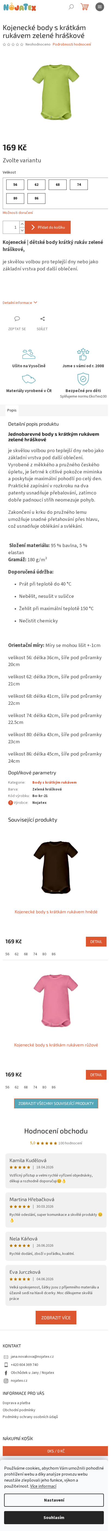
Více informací (43, 1486)
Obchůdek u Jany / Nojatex (32, 1372)
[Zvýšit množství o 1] (22, 224)
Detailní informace (17, 303)
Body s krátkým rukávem (54, 782)
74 (35, 954)
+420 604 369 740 (24, 1365)
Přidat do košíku (51, 227)
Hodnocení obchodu (56, 1130)
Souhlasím (53, 1518)
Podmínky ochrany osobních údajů (30, 1417)
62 (16, 954)
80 (44, 954)
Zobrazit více (56, 1317)
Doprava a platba (16, 1403)
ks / (56, 1451)
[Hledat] (71, 6)
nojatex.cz (19, 1380)
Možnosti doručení (18, 213)
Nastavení (54, 1500)
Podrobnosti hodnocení (72, 44)
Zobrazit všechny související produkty (56, 1103)
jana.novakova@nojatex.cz (32, 1356)
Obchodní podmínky (19, 1410)
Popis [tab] (12, 410)
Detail (96, 941)
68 (26, 954)
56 (7, 954)
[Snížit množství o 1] (22, 230)
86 (53, 954)
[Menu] (99, 6)
